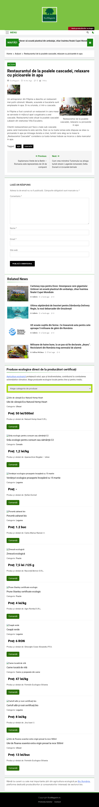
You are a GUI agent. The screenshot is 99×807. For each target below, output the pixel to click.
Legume (19, 482)
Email (13, 239)
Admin (35, 296)
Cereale (19, 444)
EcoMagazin (14, 80)
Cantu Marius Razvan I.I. (34, 533)
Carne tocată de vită (17, 667)
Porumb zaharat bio (17, 515)
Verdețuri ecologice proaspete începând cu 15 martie (33, 477)
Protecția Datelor (45, 802)
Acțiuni (11, 64)
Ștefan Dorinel (30, 495)
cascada (28, 146)
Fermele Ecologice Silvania (36, 685)
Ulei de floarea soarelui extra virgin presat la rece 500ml (35, 743)
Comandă (13, 426)
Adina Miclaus (38, 352)
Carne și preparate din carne (28, 672)
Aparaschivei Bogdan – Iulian (37, 457)
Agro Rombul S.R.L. (32, 609)
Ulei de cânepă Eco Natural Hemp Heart (27, 401)
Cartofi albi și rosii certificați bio (22, 705)
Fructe (18, 558)
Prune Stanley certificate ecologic (24, 591)
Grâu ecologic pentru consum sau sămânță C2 (30, 440)
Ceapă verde (13, 629)
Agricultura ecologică (16, 376)
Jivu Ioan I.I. (29, 722)
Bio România (84, 781)
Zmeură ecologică (16, 553)
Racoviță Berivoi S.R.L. (34, 571)
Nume (13, 228)
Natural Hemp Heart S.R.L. (35, 419)
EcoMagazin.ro (54, 797)
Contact (57, 802)
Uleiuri (19, 406)
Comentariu (16, 196)
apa (18, 146)
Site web (14, 250)
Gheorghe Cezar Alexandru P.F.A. (38, 647)
